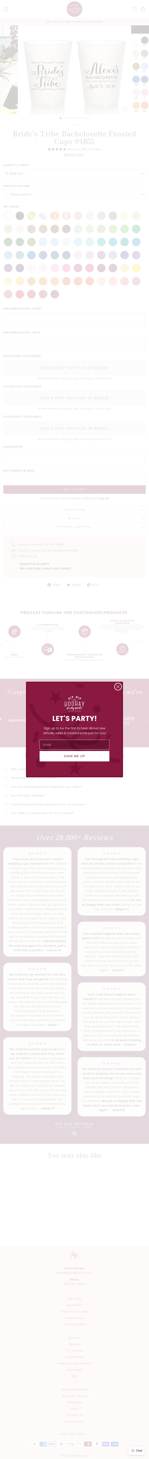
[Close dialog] (118, 686)
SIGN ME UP (74, 756)
